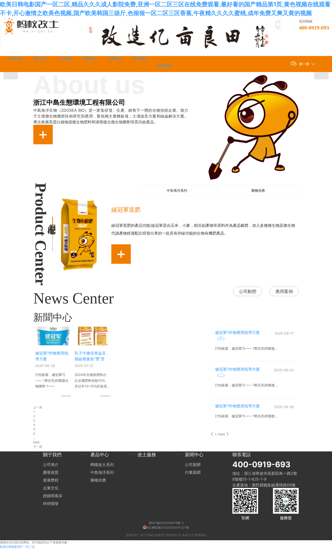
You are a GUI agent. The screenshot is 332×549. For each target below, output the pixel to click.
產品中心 (99, 455)
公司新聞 (193, 464)
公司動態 (247, 291)
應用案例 (284, 291)
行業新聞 (193, 472)
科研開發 (51, 503)
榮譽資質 (51, 472)
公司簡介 (51, 464)
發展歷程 (51, 480)
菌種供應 (98, 480)
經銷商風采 (52, 495)
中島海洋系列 (102, 472)
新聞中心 (194, 455)
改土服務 (147, 455)
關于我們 (52, 455)
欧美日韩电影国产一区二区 (17, 547)
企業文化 (51, 487)
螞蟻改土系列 (102, 464)
